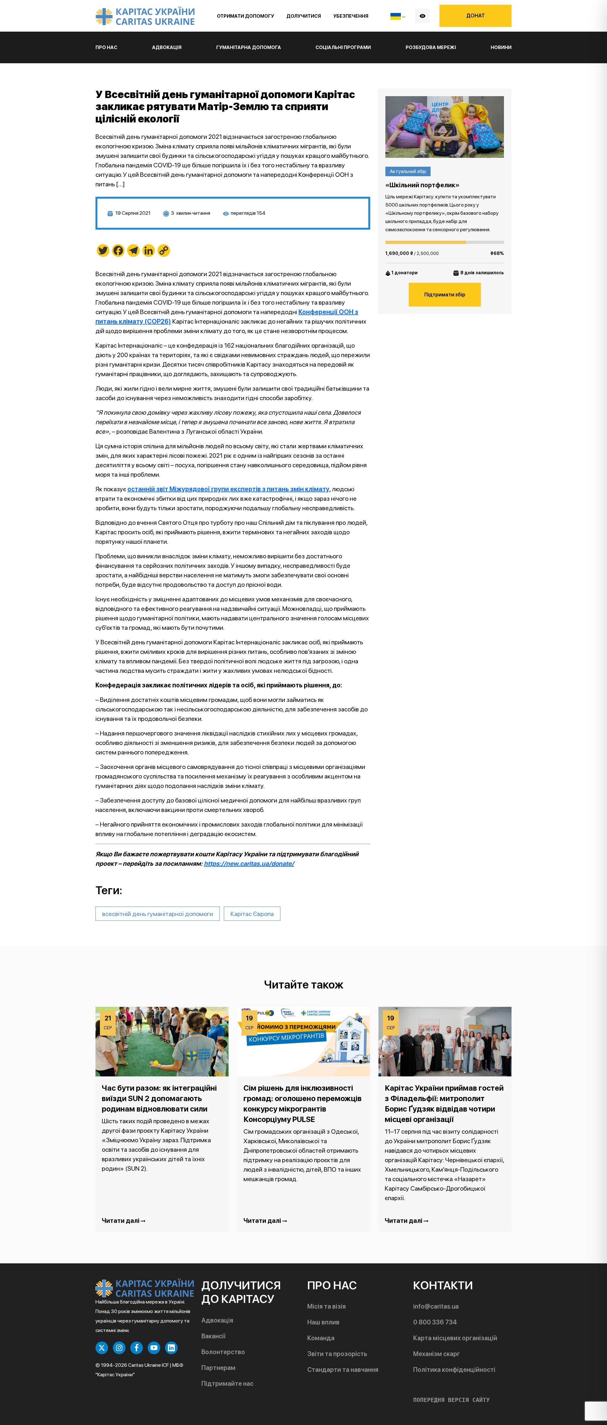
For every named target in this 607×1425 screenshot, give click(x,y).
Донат (475, 16)
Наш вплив (323, 1322)
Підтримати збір (444, 295)
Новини (501, 47)
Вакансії (213, 1336)
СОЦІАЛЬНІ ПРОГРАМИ (343, 47)
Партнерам (218, 1368)
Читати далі (121, 1220)
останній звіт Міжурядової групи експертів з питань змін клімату (228, 489)
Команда (320, 1338)
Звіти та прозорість (337, 1354)
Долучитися (303, 16)
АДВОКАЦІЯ (166, 47)
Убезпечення (350, 16)
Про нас (106, 47)
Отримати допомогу (245, 16)
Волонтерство (223, 1352)
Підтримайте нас (227, 1383)
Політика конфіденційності (454, 1369)
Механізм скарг (436, 1354)
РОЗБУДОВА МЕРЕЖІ (431, 47)
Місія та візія (326, 1306)
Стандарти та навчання (342, 1369)
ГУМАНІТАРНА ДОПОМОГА (248, 47)
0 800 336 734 (435, 1322)
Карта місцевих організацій (455, 1338)
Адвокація (217, 1320)
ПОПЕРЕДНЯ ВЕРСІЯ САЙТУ (451, 1400)
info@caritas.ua (436, 1306)
